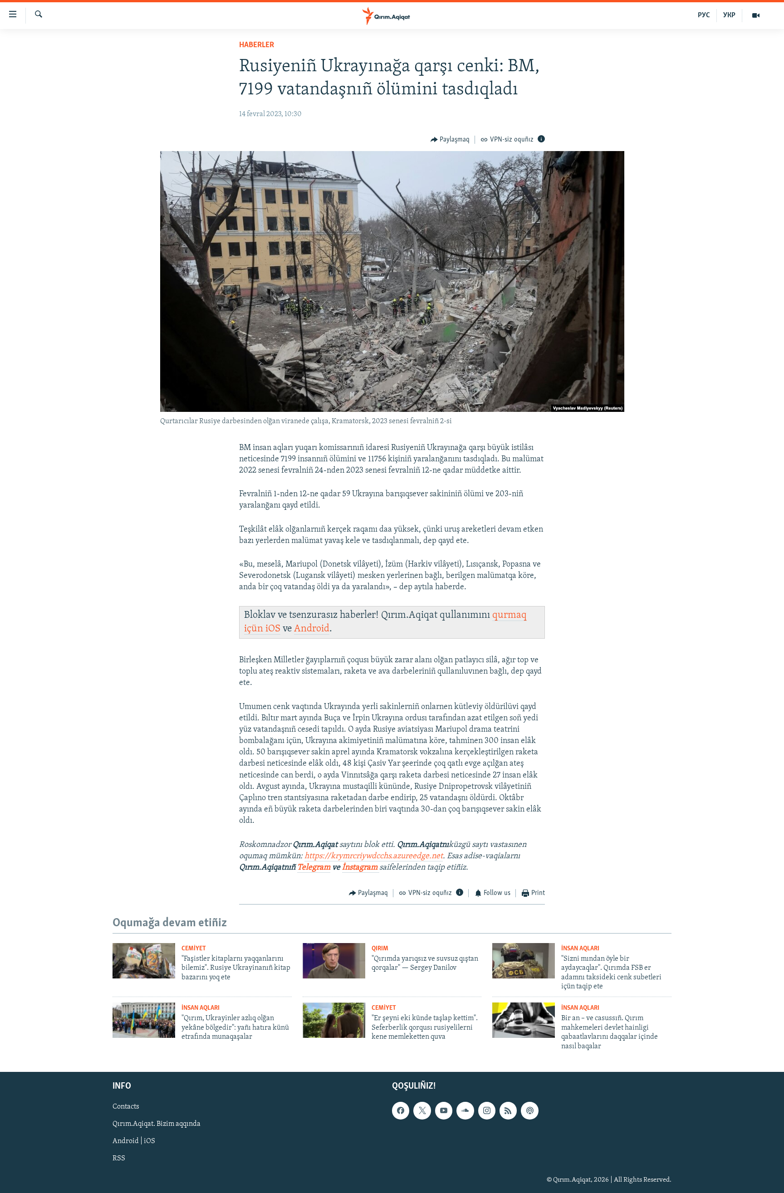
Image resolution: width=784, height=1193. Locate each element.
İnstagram (360, 868)
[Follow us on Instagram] (486, 1110)
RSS (119, 1159)
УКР (729, 15)
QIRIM (380, 948)
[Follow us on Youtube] (443, 1110)
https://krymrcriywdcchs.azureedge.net (373, 856)
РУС (704, 15)
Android (311, 629)
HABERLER (256, 45)
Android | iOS (134, 1141)
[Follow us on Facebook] (400, 1110)
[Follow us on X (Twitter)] (422, 1110)
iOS (272, 629)
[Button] (450, 140)
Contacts (126, 1106)
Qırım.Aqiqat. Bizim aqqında (157, 1124)
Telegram (313, 868)
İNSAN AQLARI (580, 948)
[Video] (755, 15)
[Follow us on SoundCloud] (465, 1110)
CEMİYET (193, 948)
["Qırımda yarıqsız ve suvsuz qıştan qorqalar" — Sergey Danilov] (334, 960)
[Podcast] (529, 1110)
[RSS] (508, 1110)
